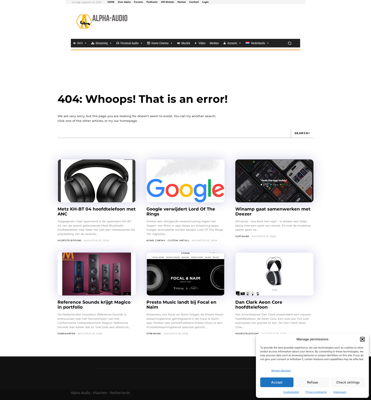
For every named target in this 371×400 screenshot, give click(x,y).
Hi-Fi (80, 43)
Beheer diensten (281, 370)
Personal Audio (129, 43)
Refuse (312, 382)
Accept (277, 382)
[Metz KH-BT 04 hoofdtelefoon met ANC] (97, 180)
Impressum (339, 392)
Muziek (185, 43)
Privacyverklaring (316, 392)
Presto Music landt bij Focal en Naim (181, 305)
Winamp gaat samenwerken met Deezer (272, 211)
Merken (214, 43)
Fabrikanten (66, 333)
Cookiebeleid (291, 392)
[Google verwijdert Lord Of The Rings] (185, 180)
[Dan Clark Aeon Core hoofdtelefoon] (274, 274)
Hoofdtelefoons (69, 240)
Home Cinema (160, 43)
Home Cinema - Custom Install (167, 240)
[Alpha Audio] (101, 21)
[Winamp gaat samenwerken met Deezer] (274, 180)
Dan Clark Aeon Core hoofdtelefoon (258, 305)
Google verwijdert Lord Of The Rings (180, 211)
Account (232, 43)
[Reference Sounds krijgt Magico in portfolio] (97, 274)
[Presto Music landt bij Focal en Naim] (185, 274)
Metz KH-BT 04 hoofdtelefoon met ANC (97, 211)
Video (202, 43)
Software (242, 236)
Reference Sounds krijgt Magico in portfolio (94, 305)
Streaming (102, 43)
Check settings (348, 382)
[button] (362, 339)
